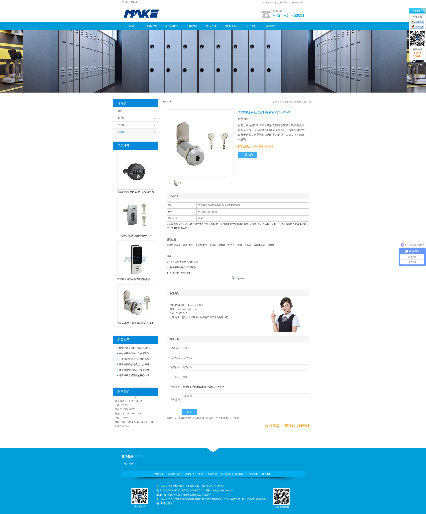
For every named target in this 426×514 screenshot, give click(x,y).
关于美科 (270, 2)
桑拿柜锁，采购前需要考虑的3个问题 (136, 348)
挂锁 (119, 110)
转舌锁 (121, 103)
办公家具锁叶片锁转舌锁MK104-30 (135, 323)
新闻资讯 (231, 25)
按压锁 (120, 125)
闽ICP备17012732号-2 (213, 486)
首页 (131, 25)
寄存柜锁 (151, 25)
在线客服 (419, 22)
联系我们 (284, 2)
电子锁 (199, 474)
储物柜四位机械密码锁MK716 (135, 235)
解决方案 (211, 25)
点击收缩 (417, 11)
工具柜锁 (191, 25)
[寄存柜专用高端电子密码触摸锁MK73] (135, 259)
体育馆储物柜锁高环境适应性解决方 (136, 370)
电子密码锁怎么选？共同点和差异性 (136, 359)
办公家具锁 (171, 25)
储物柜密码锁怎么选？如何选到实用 (136, 364)
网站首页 (159, 474)
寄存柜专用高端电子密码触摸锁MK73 (135, 279)
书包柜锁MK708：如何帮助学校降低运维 (136, 353)
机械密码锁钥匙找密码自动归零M (135, 192)
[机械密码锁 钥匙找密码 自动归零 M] (135, 171)
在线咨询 (247, 154)
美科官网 (128, 464)
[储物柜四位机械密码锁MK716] (135, 215)
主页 (277, 102)
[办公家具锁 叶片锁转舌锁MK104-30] (135, 302)
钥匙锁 (297, 102)
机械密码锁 (174, 474)
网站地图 (299, 2)
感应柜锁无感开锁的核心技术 (134, 375)
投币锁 (120, 118)
